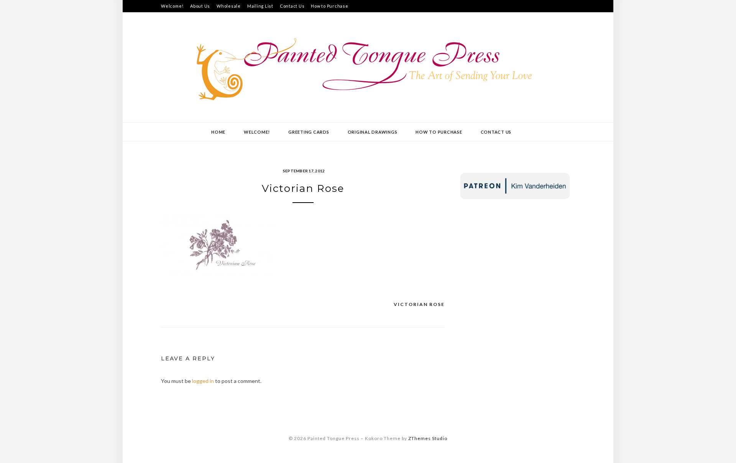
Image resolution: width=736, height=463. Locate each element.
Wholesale (229, 5)
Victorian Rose (419, 304)
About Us (200, 5)
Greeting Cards (308, 131)
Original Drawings (373, 131)
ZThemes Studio (427, 438)
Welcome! (172, 5)
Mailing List (260, 5)
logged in (203, 381)
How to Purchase (329, 5)
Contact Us (292, 5)
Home (218, 131)
